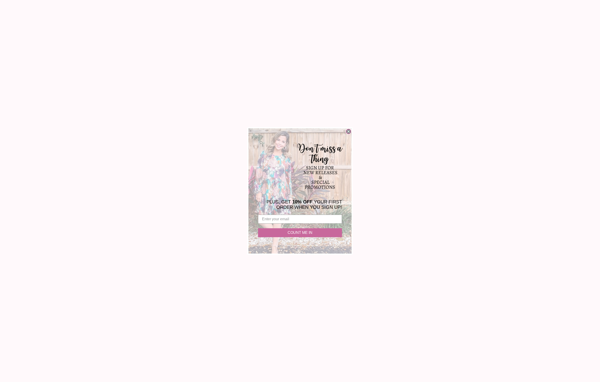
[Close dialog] (348, 131)
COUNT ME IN (300, 233)
